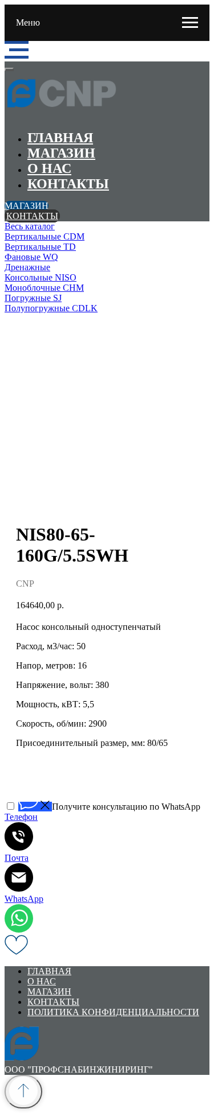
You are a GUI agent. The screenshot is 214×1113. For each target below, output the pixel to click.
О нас (49, 168)
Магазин (61, 153)
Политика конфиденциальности (113, 1012)
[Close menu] (9, 69)
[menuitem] (107, 226)
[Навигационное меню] (190, 22)
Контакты (68, 183)
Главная (60, 137)
